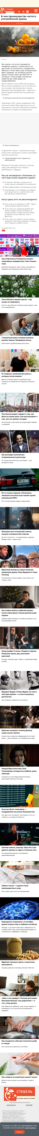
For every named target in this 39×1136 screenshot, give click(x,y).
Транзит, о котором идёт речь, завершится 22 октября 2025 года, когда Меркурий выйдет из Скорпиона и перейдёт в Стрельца (19, 929)
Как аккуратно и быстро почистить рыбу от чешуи (19, 1042)
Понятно (19, 1132)
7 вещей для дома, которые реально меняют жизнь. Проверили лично (17, 339)
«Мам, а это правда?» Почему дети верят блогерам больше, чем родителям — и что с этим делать (19, 1000)
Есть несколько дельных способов (15, 1046)
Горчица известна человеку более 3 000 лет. (18, 968)
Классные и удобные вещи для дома (15, 343)
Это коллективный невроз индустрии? (16, 501)
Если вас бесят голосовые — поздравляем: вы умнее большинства (18, 810)
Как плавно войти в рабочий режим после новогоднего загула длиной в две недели (19, 612)
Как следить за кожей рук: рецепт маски (19, 1077)
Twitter (29, 1105)
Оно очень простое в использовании (16, 891)
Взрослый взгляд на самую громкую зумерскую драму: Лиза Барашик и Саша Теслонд (19, 572)
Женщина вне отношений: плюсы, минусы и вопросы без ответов (17, 533)
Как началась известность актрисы (15, 700)
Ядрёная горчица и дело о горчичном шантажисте (18, 963)
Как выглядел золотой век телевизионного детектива (13, 456)
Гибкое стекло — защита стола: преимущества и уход (15, 887)
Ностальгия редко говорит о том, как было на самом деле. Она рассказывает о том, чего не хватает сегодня (19, 416)
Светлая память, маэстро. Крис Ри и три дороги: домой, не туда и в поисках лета (19, 849)
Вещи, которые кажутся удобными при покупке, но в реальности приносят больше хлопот (18, 381)
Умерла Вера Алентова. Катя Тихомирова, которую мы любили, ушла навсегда (19, 771)
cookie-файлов (30, 1128)
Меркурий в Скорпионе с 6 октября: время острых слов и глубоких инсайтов (19, 923)
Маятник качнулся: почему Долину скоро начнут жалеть (17, 731)
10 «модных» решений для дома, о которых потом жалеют (17, 375)
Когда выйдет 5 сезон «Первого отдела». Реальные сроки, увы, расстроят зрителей (19, 653)
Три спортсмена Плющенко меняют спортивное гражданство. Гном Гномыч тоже (19, 261)
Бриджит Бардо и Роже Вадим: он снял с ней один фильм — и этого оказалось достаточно (19, 694)
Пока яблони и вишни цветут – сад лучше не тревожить (17, 301)
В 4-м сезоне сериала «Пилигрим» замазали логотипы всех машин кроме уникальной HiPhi (19, 495)
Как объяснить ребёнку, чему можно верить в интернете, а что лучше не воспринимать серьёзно (19, 1008)
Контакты (11, 1105)
